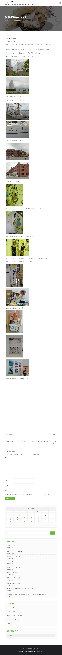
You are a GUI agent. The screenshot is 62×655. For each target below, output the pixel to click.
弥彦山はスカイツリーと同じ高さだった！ (16, 442)
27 (17, 521)
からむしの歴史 (11, 611)
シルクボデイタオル (12, 562)
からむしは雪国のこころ (15, 20)
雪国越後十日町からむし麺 (13, 556)
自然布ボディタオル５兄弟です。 (15, 551)
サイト (6, 490)
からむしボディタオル (12, 572)
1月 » (11, 525)
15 (31, 517)
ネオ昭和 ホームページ (33, 648)
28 (24, 521)
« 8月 (8, 525)
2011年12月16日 (9, 35)
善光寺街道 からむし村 (13, 619)
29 (31, 521)
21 (24, 519)
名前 (6, 480)
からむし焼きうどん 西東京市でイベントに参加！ (44, 442)
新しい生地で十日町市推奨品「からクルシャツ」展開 (20, 588)
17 (45, 517)
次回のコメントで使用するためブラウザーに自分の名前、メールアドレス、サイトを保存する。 (28, 494)
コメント (7, 457)
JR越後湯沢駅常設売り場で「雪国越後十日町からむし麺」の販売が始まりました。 (26, 594)
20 (17, 519)
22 (31, 519)
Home (6, 20)
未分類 (8, 623)
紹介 (24, 648)
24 (45, 519)
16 (38, 517)
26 (10, 521)
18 (52, 517)
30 (38, 521)
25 (52, 519)
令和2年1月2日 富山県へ (13, 583)
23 (38, 519)
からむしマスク (11, 545)
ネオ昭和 (10, 434)
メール (7, 485)
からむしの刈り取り (12, 608)
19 (10, 519)
